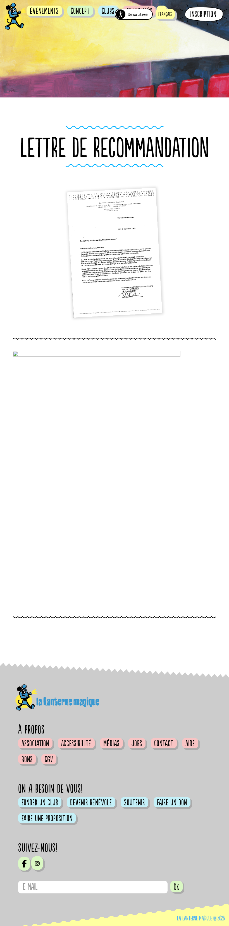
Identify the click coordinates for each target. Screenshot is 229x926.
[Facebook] (24, 864)
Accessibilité (76, 743)
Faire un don (172, 802)
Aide (190, 743)
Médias (111, 743)
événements (44, 11)
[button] (165, 14)
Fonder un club (40, 802)
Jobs (137, 743)
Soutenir (134, 802)
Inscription (203, 14)
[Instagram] (37, 863)
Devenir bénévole (91, 802)
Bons (27, 759)
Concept (80, 11)
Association (35, 743)
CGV (49, 759)
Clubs (108, 11)
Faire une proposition (47, 818)
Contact (163, 743)
